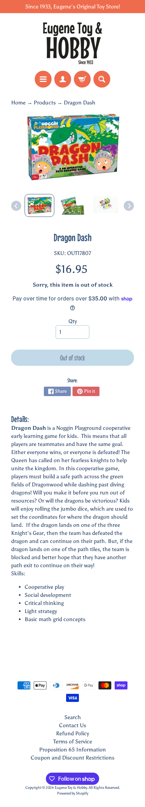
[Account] (62, 79)
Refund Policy (72, 733)
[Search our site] (101, 79)
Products (45, 102)
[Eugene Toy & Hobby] (72, 42)
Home (18, 102)
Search (72, 717)
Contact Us (72, 725)
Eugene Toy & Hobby (71, 787)
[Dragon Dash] (39, 205)
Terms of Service (72, 741)
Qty (72, 321)
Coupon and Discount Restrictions (72, 757)
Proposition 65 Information (72, 749)
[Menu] (43, 79)
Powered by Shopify (72, 793)
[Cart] (82, 79)
